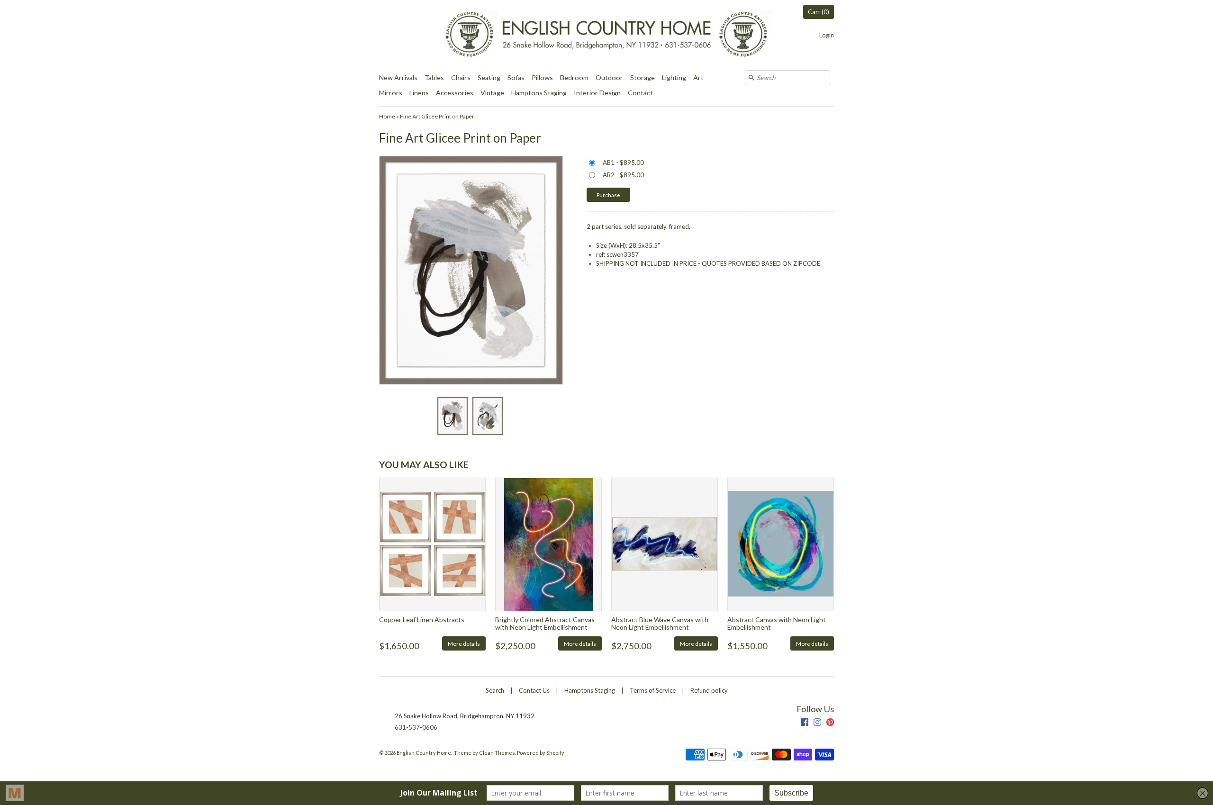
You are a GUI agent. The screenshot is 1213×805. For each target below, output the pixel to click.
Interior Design (597, 93)
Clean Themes (497, 753)
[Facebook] (804, 723)
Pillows (542, 77)
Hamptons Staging (539, 93)
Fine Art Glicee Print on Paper (437, 116)
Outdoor (609, 77)
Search (495, 690)
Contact (640, 93)
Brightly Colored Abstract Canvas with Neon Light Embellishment (545, 623)
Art (698, 77)
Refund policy (709, 690)
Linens (419, 93)
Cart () (818, 12)
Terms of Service (653, 690)
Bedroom (574, 77)
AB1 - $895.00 (623, 162)
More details (464, 643)
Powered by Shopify (540, 753)
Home (387, 116)
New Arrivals (398, 77)
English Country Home (424, 753)
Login (826, 35)
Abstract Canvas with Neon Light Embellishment (776, 623)
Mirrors (390, 93)
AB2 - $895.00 (623, 175)
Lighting (674, 77)
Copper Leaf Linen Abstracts (421, 619)
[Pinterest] (830, 723)
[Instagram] (817, 723)
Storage (642, 77)
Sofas (516, 77)
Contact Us (534, 690)
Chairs (461, 77)
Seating (489, 77)
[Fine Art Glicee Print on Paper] (452, 416)
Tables (434, 77)
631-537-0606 (416, 727)
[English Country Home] (606, 35)
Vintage (492, 93)
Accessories (454, 93)
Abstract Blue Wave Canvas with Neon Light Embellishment (659, 623)
